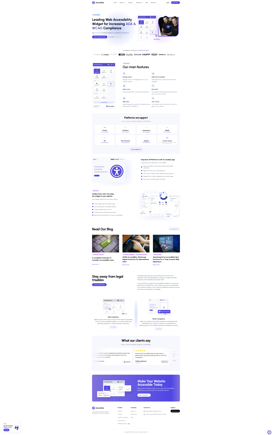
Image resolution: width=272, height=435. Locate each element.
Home (115, 2)
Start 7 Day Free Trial (99, 37)
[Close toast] (19, 423)
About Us (122, 2)
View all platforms (136, 149)
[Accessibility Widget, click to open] (269, 432)
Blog (147, 2)
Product (130, 2)
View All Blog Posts (174, 229)
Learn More (113, 327)
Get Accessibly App (99, 284)
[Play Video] (168, 26)
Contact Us (153, 2)
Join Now (6, 430)
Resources (138, 2)
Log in (167, 2)
